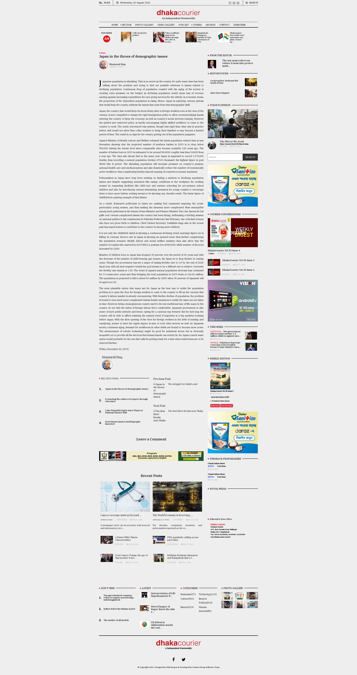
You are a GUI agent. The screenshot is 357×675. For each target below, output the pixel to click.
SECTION (126, 24)
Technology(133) (208, 594)
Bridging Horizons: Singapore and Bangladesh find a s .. (182, 556)
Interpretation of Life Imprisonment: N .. (163, 594)
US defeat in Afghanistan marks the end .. (162, 625)
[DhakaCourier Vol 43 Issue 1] (239, 606)
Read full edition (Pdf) (220, 397)
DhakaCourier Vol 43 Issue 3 (238, 260)
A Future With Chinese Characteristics (126, 538)
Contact (224, 24)
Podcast (184, 24)
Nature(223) (187, 607)
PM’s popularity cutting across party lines (182, 538)
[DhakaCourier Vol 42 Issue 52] (252, 606)
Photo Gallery (144, 24)
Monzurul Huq (117, 64)
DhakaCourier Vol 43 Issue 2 (238, 269)
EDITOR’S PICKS (219, 73)
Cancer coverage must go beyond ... (121, 515)
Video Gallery (166, 24)
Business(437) (188, 594)
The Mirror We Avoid (232, 141)
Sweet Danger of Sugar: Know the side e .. (163, 609)
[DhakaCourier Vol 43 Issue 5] (227, 597)
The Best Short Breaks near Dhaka (185, 410)
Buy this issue (226, 406)
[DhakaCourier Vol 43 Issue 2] (227, 606)
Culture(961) (187, 598)
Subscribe (240, 24)
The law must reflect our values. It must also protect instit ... (237, 63)
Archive (210, 24)
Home (115, 24)
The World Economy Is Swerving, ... (173, 515)
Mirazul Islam (108, 520)
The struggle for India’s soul (182, 384)
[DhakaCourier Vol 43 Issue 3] (252, 597)
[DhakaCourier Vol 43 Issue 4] (239, 597)
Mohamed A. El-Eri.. (162, 520)
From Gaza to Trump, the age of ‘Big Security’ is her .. (131, 556)
